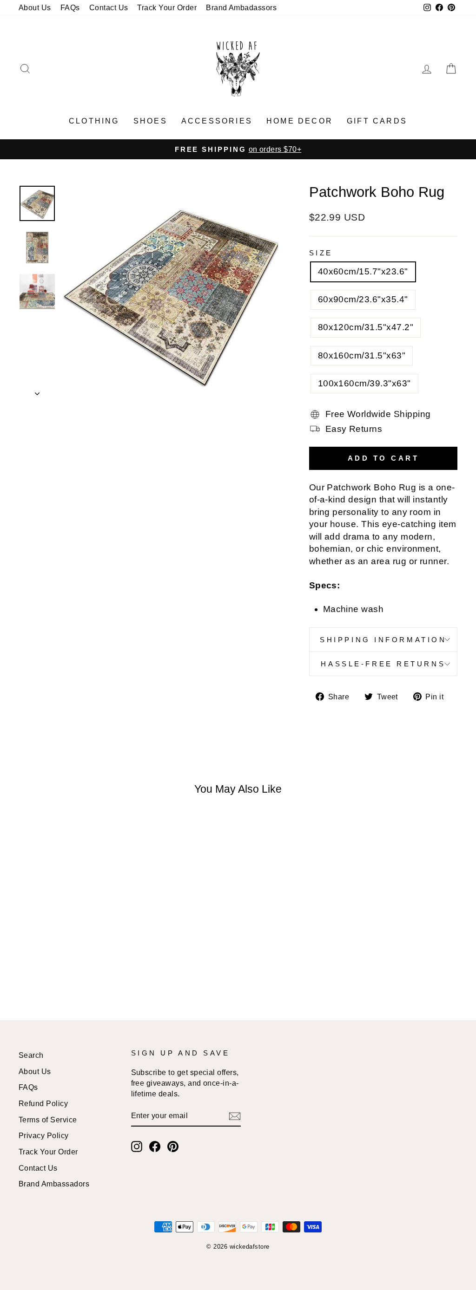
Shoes (150, 121)
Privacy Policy (44, 1135)
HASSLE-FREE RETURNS (383, 664)
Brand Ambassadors (54, 1183)
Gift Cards (377, 121)
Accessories (216, 121)
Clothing (94, 121)
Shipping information (383, 640)
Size (321, 253)
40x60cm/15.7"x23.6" (363, 271)
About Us (35, 7)
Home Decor (299, 121)
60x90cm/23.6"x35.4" (363, 299)
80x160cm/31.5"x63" (362, 355)
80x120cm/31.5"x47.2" (366, 327)
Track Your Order (167, 7)
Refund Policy (43, 1103)
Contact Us (108, 7)
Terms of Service (48, 1119)
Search (31, 1055)
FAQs (70, 7)
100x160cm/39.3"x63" (364, 383)
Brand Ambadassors (241, 7)
